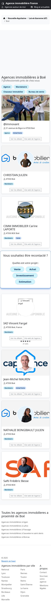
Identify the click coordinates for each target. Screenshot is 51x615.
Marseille (5, 599)
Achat (32, 269)
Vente (17, 269)
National (5, 569)
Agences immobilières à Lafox (14, 526)
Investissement (25, 275)
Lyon (3, 573)
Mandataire (21, 87)
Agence (6, 87)
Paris (23, 569)
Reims (23, 580)
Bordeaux (5, 592)
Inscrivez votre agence (44, 579)
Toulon (24, 577)
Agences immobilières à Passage (16, 529)
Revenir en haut (8, 561)
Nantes (4, 580)
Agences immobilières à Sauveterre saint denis (22, 533)
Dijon (23, 592)
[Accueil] (4, 18)
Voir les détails (16, 139)
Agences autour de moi (15, 7)
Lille (3, 595)
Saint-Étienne (26, 584)
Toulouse (5, 577)
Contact (43, 572)
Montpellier (6, 584)
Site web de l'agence (32, 139)
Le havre (24, 588)
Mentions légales (44, 587)
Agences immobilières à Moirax (15, 537)
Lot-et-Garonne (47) (38, 18)
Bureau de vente (36, 91)
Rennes (24, 573)
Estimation (25, 281)
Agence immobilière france (22, 3)
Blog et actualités (42, 7)
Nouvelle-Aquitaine (17, 18)
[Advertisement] (25, 51)
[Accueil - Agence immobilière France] (21, 553)
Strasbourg (6, 588)
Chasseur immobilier (13, 91)
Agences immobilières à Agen (14, 522)
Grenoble (25, 595)
